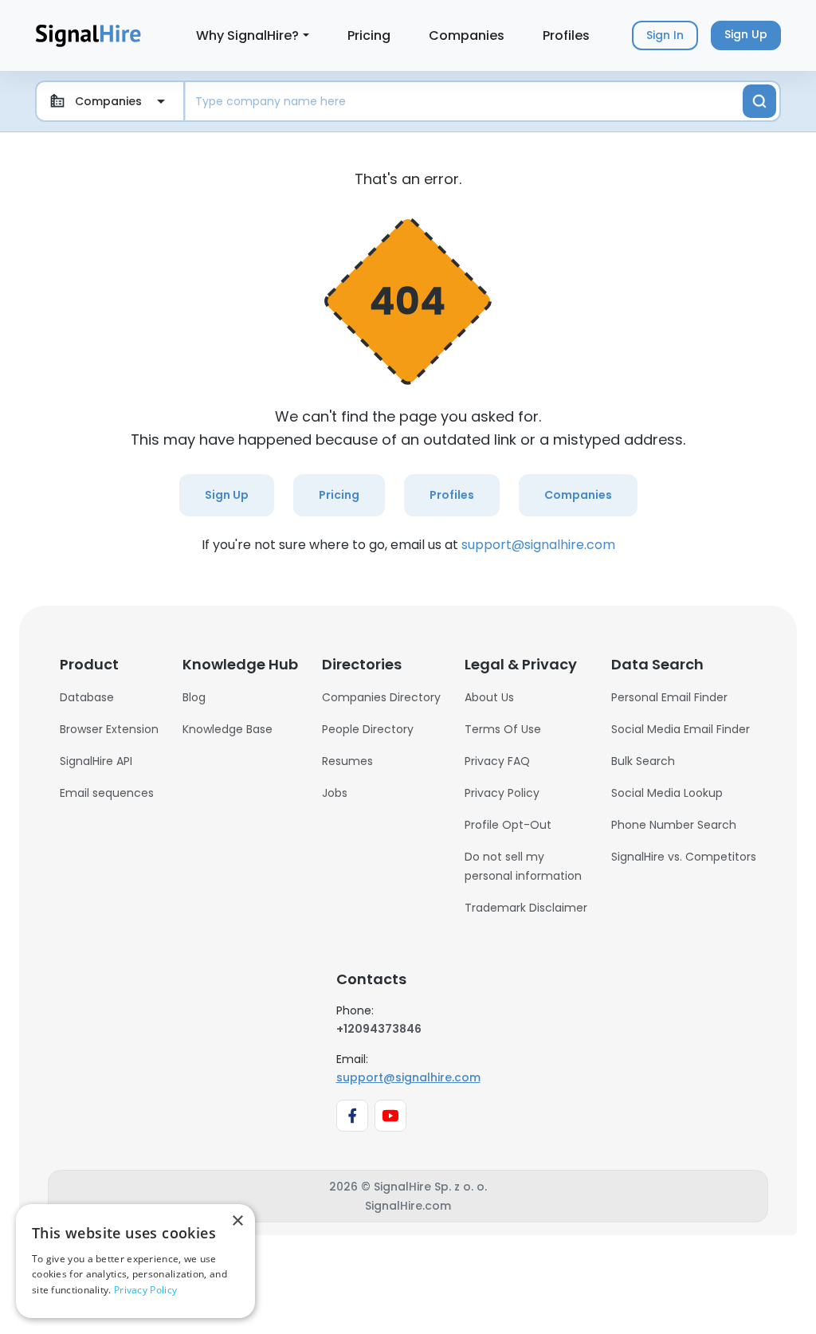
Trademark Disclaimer (526, 908)
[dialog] (135, 1261)
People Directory (368, 729)
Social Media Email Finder (680, 729)
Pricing (368, 35)
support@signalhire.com (538, 545)
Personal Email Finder (669, 697)
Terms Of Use (503, 729)
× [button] (237, 1221)
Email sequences (107, 793)
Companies (466, 35)
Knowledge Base (227, 729)
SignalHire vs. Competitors (683, 857)
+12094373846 (379, 1029)
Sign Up (227, 495)
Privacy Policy (502, 793)
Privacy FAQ (497, 761)
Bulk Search (643, 761)
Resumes (347, 761)
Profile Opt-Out (508, 825)
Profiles (566, 35)
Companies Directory (381, 697)
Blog (194, 697)
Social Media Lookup (667, 793)
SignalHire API (96, 761)
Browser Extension (109, 729)
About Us (489, 697)
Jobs (334, 793)
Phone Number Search (673, 825)
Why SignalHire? (247, 35)
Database (87, 697)
